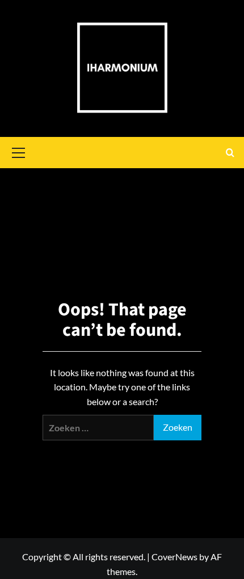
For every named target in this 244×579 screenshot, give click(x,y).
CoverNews (174, 556)
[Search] (230, 153)
